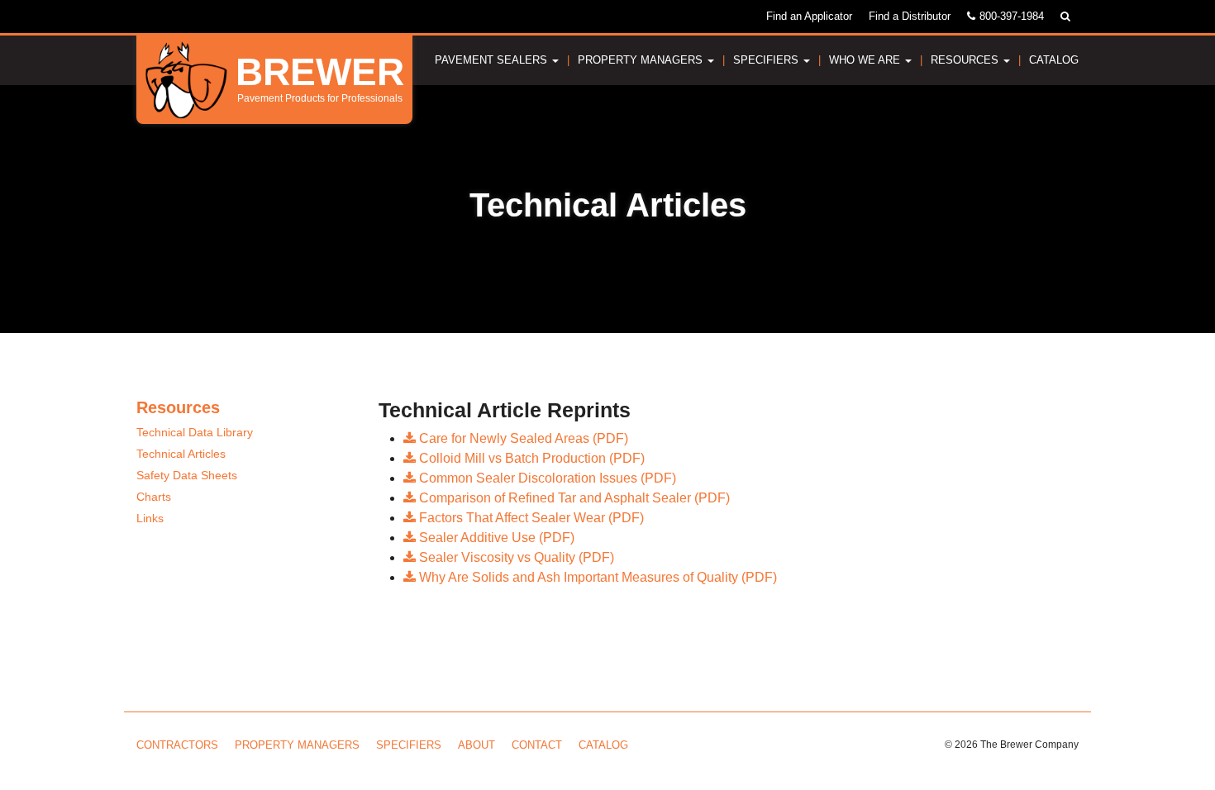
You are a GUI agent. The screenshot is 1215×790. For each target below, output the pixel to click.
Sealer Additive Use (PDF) (495, 538)
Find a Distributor (910, 16)
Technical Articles (181, 453)
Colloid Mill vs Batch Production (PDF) (530, 458)
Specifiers (767, 60)
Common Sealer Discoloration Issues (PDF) (546, 478)
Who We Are (866, 60)
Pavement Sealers (492, 60)
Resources (966, 60)
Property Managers (642, 60)
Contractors (177, 745)
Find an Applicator (809, 16)
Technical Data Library (194, 432)
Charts (153, 496)
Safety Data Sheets (186, 475)
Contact (537, 745)
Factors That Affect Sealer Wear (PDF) (530, 518)
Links (150, 518)
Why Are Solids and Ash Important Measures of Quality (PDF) (596, 577)
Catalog (1054, 60)
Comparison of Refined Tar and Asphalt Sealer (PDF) (573, 498)
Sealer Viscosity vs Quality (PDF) (515, 557)
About (476, 745)
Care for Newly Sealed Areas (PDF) (522, 438)
